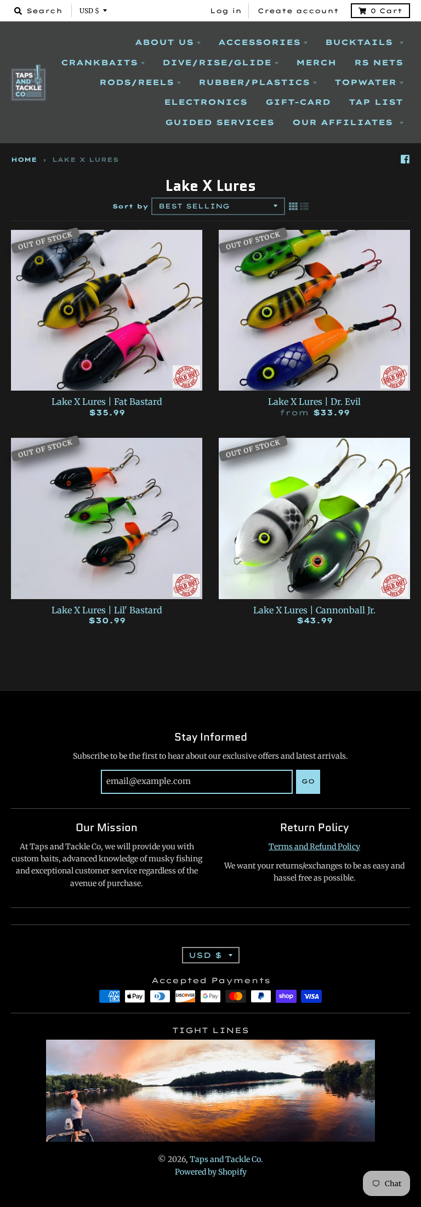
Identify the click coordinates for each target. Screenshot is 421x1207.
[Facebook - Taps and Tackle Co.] (405, 159)
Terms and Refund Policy (314, 846)
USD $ (89, 11)
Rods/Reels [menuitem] (136, 82)
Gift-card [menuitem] (298, 102)
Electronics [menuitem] (205, 102)
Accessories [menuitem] (259, 42)
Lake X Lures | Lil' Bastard (107, 610)
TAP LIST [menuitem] (376, 102)
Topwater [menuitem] (365, 82)
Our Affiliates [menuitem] (344, 122)
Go (308, 781)
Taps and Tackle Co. (226, 1159)
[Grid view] (293, 206)
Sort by (130, 206)
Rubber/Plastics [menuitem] (254, 82)
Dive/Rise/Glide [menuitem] (216, 62)
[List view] (304, 206)
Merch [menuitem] (316, 62)
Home (24, 159)
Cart (386, 11)
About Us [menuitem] (164, 42)
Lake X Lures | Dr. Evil (314, 401)
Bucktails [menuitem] (360, 42)
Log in (226, 11)
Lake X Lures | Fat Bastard (107, 401)
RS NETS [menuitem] (378, 62)
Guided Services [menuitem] (219, 122)
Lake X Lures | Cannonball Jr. (314, 610)
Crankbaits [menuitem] (99, 62)
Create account (298, 11)
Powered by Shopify (211, 1172)
